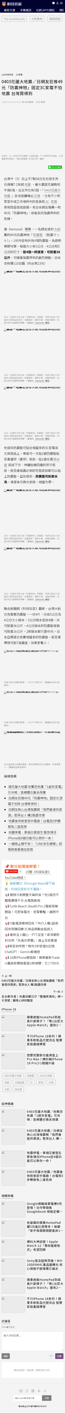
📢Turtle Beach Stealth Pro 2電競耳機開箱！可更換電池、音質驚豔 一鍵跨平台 (32, 912)
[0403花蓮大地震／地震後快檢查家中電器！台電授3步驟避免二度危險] (13, 1178)
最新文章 (9, 10)
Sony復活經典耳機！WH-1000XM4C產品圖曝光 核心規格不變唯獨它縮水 (45, 1264)
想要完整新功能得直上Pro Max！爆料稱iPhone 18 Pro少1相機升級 (45, 1059)
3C (31, 1082)
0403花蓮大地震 (12, 1075)
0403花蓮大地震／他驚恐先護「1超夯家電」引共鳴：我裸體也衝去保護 (45, 1115)
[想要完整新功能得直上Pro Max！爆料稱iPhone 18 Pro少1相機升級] (13, 1061)
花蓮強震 (19, 1082)
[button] (57, 4)
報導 (28, 229)
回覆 (59, 1356)
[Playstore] (38, 1390)
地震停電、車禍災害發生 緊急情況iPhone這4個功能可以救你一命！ (44, 1157)
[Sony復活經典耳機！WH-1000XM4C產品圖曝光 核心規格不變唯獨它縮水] (13, 1267)
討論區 (6, 1321)
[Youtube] (53, 4)
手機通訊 (25, 10)
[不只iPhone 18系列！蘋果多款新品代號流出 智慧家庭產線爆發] (13, 1042)
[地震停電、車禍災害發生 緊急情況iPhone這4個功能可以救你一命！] (13, 1159)
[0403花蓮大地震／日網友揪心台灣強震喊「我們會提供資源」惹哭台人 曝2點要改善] (13, 1136)
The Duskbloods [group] (14, 19)
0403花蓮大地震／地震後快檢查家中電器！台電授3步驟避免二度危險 (45, 1176)
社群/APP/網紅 (45, 10)
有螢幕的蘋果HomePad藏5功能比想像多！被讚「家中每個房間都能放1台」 (44, 1226)
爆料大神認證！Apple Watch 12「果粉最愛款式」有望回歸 (43, 1245)
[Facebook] (20, 1390)
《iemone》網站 (41, 322)
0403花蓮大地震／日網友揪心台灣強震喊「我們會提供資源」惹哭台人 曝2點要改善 (45, 1134)
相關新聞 (8, 1196)
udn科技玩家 (7, 74)
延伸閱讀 (8, 1103)
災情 (51, 1082)
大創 (6, 1089)
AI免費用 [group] (37, 19)
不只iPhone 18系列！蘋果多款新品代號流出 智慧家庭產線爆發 (44, 1040)
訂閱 (47, 1398)
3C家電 (19, 74)
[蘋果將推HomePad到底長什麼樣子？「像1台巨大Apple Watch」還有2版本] (13, 1023)
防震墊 (30, 1075)
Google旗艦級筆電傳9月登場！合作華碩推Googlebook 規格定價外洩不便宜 (45, 1207)
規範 (5, 1356)
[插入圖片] (51, 1356)
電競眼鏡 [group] (54, 19)
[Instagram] (26, 1390)
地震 (6, 1082)
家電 (40, 1082)
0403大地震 (46, 1075)
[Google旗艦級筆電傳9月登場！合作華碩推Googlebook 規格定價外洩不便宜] (13, 1209)
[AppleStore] (44, 1390)
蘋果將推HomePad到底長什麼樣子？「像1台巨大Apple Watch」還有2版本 (45, 1021)
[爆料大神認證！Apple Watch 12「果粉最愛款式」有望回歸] (13, 1248)
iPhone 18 (9, 1009)
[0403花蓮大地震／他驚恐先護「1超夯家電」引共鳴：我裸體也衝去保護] (13, 1117)
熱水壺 (18, 1089)
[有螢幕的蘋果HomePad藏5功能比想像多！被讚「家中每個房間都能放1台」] (13, 1228)
